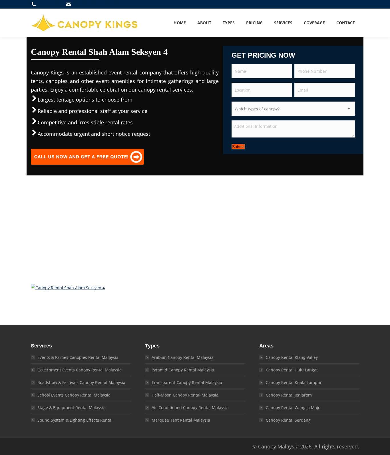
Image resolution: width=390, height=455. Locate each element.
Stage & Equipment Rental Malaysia (71, 407)
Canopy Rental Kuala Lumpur (294, 382)
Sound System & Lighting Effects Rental (74, 420)
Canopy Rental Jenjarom (289, 395)
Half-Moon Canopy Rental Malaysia (185, 395)
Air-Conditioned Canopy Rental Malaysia (190, 407)
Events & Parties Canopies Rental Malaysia (77, 357)
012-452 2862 (49, 4)
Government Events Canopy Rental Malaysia (79, 370)
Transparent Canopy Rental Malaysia (187, 382)
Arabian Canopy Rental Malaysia (183, 357)
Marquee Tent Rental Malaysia (181, 420)
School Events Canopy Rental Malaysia (73, 395)
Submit (238, 146)
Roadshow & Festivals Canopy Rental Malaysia (81, 382)
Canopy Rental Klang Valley (292, 357)
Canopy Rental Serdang (288, 420)
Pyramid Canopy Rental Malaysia (183, 370)
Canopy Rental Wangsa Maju (293, 407)
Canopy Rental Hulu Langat (292, 370)
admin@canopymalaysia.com (96, 4)
